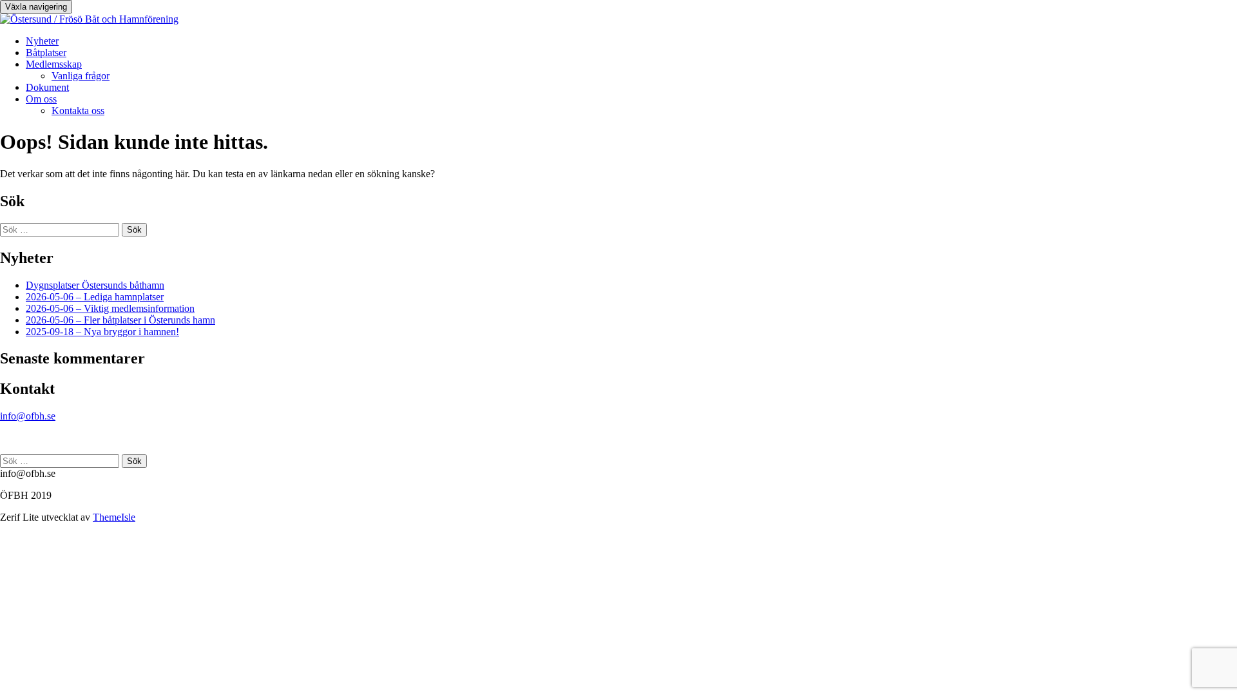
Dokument (47, 87)
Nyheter (42, 40)
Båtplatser (46, 52)
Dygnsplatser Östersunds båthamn (95, 285)
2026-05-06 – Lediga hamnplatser (95, 296)
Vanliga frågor (81, 75)
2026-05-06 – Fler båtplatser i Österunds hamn (120, 319)
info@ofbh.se (27, 416)
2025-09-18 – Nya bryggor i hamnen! (102, 331)
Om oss (41, 98)
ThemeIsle (114, 517)
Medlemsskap (54, 64)
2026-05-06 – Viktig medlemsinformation (110, 308)
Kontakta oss (78, 110)
